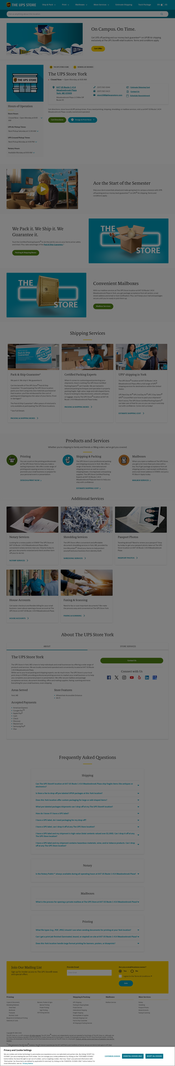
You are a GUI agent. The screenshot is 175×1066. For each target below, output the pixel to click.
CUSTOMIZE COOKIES (112, 1056)
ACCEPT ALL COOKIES (154, 1056)
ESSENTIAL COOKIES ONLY (132, 1056)
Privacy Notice (28, 1063)
